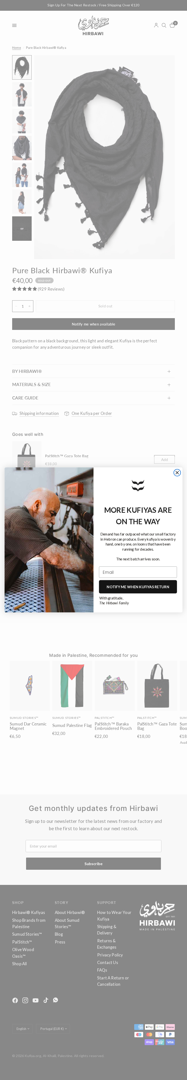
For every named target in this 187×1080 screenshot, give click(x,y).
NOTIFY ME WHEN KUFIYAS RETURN (138, 587)
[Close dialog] (177, 472)
